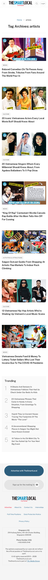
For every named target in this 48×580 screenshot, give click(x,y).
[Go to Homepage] (20, 3)
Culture (6, 114)
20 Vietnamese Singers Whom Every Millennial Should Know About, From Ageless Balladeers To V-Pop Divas (21, 167)
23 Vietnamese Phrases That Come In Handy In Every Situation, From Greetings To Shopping (23, 403)
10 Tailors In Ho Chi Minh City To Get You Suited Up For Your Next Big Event (26, 441)
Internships (39, 507)
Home (19, 20)
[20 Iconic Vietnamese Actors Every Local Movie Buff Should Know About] (24, 98)
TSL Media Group (33, 561)
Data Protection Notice (32, 514)
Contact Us (28, 507)
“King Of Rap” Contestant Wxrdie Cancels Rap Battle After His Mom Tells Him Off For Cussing (23, 216)
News (5, 65)
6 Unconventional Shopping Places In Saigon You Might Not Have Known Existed (25, 429)
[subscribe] (37, 485)
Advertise (8, 507)
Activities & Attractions (12, 258)
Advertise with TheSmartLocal (24, 471)
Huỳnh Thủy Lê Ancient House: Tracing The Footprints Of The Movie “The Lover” (25, 417)
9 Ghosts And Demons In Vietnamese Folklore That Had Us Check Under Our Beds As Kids (25, 389)
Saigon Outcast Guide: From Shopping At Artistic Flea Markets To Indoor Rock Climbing (23, 265)
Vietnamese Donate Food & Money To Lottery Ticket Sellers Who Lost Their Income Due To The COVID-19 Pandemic (22, 359)
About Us (17, 507)
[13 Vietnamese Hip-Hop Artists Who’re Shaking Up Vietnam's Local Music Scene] (24, 290)
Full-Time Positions (14, 514)
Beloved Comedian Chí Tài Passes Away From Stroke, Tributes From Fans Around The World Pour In (23, 72)
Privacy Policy (24, 521)
